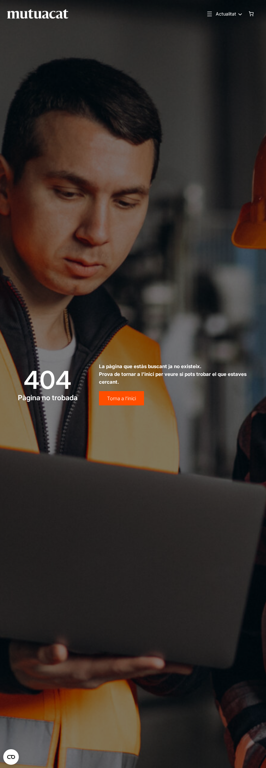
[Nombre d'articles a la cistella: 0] (251, 14)
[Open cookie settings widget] (11, 757)
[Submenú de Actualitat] (238, 14)
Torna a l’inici (121, 398)
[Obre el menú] (209, 14)
